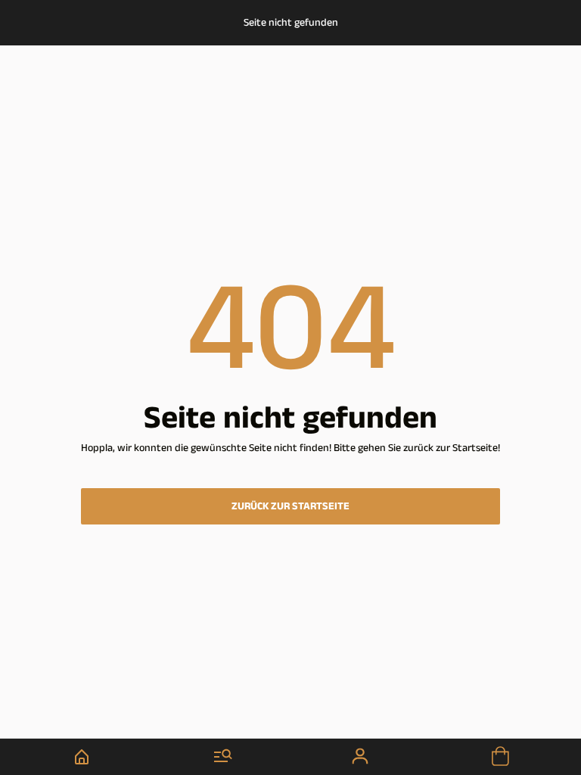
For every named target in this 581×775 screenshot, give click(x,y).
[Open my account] (361, 757)
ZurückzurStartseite (290, 506)
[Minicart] (499, 757)
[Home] (81, 757)
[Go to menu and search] (223, 757)
